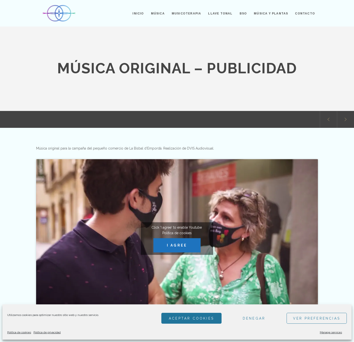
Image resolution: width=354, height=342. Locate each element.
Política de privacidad (47, 332)
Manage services (331, 332)
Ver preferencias (316, 318)
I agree (177, 245)
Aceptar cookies (191, 318)
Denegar (254, 318)
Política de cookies (19, 332)
